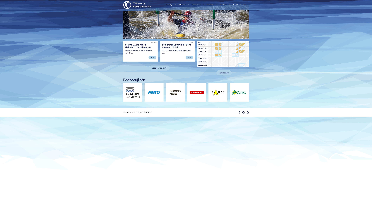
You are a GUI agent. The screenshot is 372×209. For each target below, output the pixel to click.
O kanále (182, 5)
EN (244, 5)
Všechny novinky (159, 68)
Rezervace (196, 5)
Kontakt (223, 5)
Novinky (169, 5)
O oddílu (210, 5)
